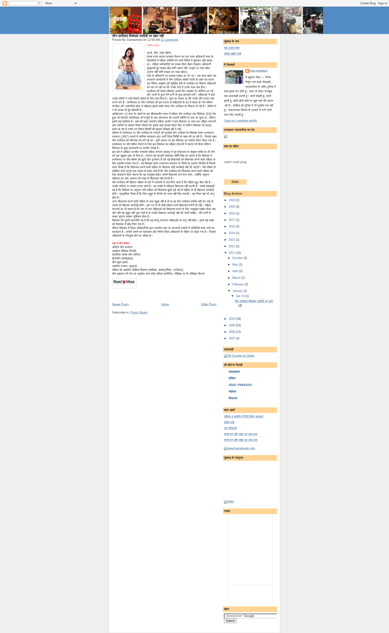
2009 (232, 325)
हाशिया (232, 378)
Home (165, 304)
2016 (232, 226)
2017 (232, 220)
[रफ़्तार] (229, 501)
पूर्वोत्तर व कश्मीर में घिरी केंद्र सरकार (243, 416)
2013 (232, 239)
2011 (232, 252)
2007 (232, 338)
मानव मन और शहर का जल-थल (240, 434)
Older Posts (209, 304)
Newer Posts (120, 304)
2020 (232, 206)
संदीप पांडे (229, 422)
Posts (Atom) (139, 312)
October (238, 258)
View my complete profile (240, 120)
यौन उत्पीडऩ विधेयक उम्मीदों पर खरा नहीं (138, 36)
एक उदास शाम (232, 48)
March (236, 277)
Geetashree (259, 71)
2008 (232, 332)
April (235, 271)
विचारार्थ (233, 398)
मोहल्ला (232, 391)
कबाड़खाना (234, 371)
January (238, 291)
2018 (232, 213)
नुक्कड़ (119, 19)
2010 (232, 318)
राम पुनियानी (230, 428)
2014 (232, 233)
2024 (232, 200)
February (238, 284)
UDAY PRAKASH (240, 385)
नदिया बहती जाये (232, 53)
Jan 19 (240, 296)
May (235, 264)
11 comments (169, 39)
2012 (232, 246)
